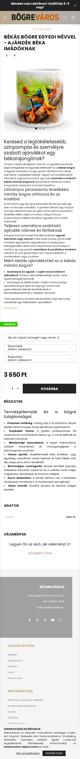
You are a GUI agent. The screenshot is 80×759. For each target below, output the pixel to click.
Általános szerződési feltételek (25, 700)
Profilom (12, 666)
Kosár (11, 672)
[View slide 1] (36, 128)
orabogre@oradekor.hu (50, 607)
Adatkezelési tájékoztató (22, 706)
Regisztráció (15, 660)
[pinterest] (15, 55)
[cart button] (73, 18)
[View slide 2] (40, 128)
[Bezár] (75, 5)
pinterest (45, 620)
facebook (29, 620)
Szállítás (13, 717)
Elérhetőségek (16, 723)
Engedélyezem (54, 753)
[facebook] (7, 55)
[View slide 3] (44, 128)
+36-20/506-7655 (53, 601)
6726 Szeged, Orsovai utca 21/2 (46, 595)
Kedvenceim (15, 678)
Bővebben (10, 308)
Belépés (12, 654)
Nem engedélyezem (28, 753)
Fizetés (12, 711)
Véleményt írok (40, 553)
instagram (37, 620)
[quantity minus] (7, 389)
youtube (53, 620)
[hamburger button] (5, 18)
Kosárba (49, 388)
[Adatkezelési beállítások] (60, 620)
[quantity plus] (18, 389)
